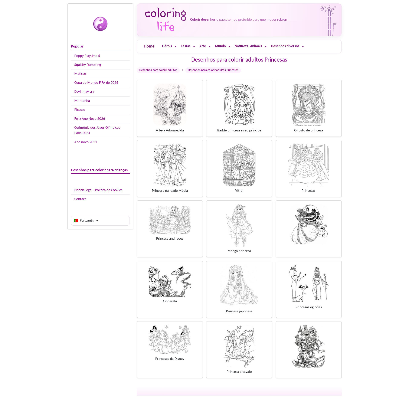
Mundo (220, 46)
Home (149, 46)
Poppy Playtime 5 (87, 56)
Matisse (80, 74)
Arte (202, 46)
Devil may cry (84, 92)
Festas (185, 46)
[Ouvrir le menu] (175, 46)
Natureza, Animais (248, 46)
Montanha (82, 101)
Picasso (79, 110)
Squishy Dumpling (87, 65)
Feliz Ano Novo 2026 (89, 119)
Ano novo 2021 (85, 142)
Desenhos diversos (285, 46)
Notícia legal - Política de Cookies (98, 190)
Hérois (167, 46)
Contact (80, 199)
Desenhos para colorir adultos (158, 70)
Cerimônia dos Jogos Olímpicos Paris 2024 (97, 130)
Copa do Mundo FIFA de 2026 (96, 83)
